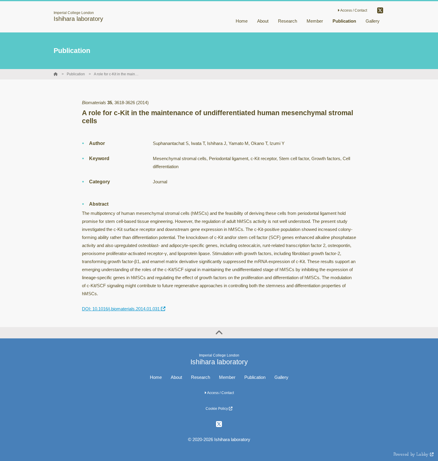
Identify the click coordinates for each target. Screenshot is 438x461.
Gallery (281, 377)
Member (227, 377)
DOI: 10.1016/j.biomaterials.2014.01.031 (121, 308)
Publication (76, 74)
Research (200, 377)
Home (156, 377)
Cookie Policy (217, 409)
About (176, 377)
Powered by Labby (412, 454)
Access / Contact (353, 10)
